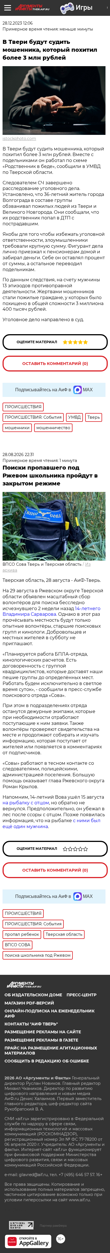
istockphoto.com (19, 138)
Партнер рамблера (53, 1225)
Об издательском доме (33, 994)
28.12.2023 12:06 (18, 23)
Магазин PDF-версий (29, 1003)
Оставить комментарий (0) (55, 363)
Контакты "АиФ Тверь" (31, 1024)
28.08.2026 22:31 (18, 454)
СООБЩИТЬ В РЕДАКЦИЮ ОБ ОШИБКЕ (47, 1061)
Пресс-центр (81, 994)
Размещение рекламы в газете (41, 1040)
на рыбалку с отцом (26, 802)
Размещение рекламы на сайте (43, 1031)
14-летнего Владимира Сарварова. (51, 611)
